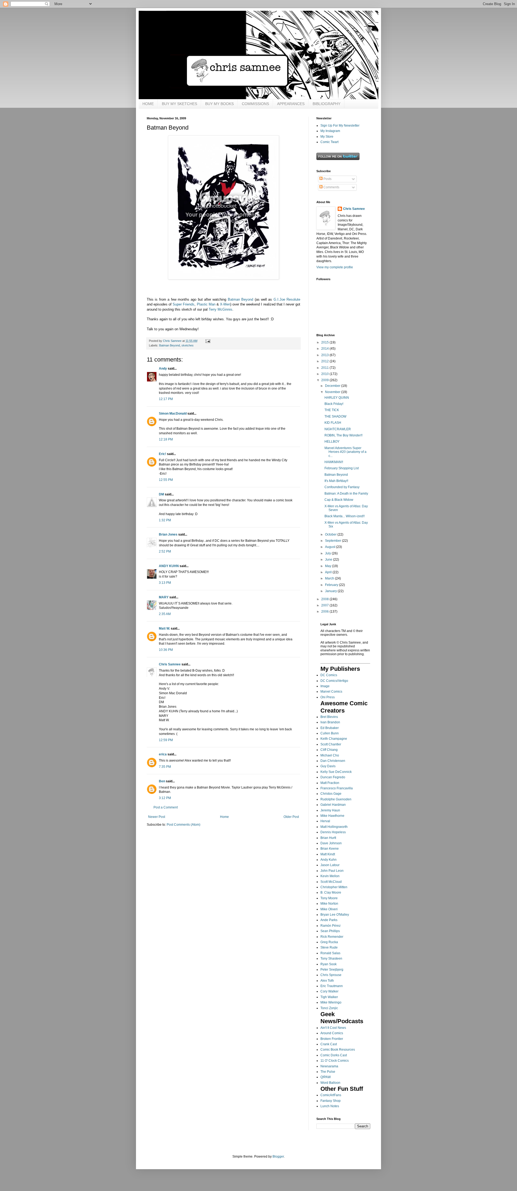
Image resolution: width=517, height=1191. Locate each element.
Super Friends (183, 304)
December (333, 386)
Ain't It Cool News (333, 1028)
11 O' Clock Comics (334, 1060)
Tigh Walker (329, 997)
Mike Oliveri (329, 909)
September (333, 541)
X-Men (225, 304)
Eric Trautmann (331, 986)
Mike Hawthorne (332, 816)
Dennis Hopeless (333, 832)
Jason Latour (330, 865)
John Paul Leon (332, 871)
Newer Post (156, 817)
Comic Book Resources (337, 1049)
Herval (325, 821)
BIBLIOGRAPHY (326, 104)
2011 (325, 368)
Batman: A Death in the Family (346, 493)
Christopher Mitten (333, 887)
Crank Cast (328, 1044)
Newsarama (329, 1066)
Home (224, 817)
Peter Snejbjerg (331, 969)
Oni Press (327, 697)
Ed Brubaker (329, 728)
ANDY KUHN (169, 566)
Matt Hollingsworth (334, 827)
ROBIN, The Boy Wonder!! (343, 435)
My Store (326, 136)
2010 (325, 374)
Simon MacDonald (173, 413)
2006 (325, 611)
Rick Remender (331, 937)
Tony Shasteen (331, 958)
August (330, 547)
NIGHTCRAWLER (337, 429)
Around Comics (331, 1033)
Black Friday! (333, 404)
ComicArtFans (330, 1095)
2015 (325, 342)
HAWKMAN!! (333, 462)
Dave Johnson (331, 843)
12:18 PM (166, 439)
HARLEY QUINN (336, 398)
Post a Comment (165, 807)
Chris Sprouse (330, 975)
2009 (325, 380)
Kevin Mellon (330, 876)
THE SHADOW (335, 416)
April (329, 572)
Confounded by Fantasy (341, 487)
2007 (325, 605)
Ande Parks (328, 920)
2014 (325, 348)
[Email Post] (207, 340)
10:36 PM (166, 650)
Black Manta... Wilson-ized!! (344, 516)
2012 (325, 361)
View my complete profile (334, 267)
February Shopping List (341, 468)
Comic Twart (329, 142)
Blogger (278, 1156)
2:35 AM (165, 614)
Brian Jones (168, 534)
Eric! (162, 454)
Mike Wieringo (330, 1002)
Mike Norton (329, 903)
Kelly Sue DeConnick (336, 772)
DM (161, 494)
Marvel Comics (331, 691)
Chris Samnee (170, 664)
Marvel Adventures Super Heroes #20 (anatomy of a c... (345, 452)
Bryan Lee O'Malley (334, 914)
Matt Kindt (327, 854)
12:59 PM (166, 740)
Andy (163, 368)
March (330, 578)
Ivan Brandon (330, 722)
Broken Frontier (331, 1039)
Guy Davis (328, 766)
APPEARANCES (291, 104)
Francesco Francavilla (336, 788)
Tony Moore (329, 898)
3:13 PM (165, 583)
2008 (325, 599)
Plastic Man (206, 304)
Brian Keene (329, 848)
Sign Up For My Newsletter (339, 125)
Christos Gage (330, 794)
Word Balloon (330, 1083)
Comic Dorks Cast (333, 1055)
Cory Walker (329, 991)
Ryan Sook (328, 964)
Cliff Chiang (329, 750)
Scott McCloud (331, 882)
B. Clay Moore (330, 892)
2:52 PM (165, 551)
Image (325, 686)
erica (163, 754)
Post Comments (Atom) (183, 825)
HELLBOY (332, 441)
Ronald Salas (330, 953)
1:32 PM (165, 520)
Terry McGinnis (220, 309)
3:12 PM (165, 798)
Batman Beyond (240, 299)
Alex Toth (327, 980)
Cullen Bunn (329, 733)
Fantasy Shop (330, 1101)
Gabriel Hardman (333, 805)
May (328, 566)
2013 (325, 355)
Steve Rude (329, 947)
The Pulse (327, 1072)
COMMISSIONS (255, 104)
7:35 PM (165, 767)
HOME (148, 104)
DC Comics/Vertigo (334, 681)
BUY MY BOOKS (219, 104)
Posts (327, 179)
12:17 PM (166, 399)
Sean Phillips (330, 931)
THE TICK (331, 410)
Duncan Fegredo (332, 777)
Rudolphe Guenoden (335, 799)
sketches (187, 345)
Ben (162, 781)
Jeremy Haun (330, 810)
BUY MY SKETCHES (179, 104)
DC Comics (328, 675)
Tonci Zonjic (329, 1008)
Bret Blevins (329, 717)
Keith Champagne (333, 739)
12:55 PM (166, 480)
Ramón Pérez (330, 926)
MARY (164, 597)
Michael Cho (329, 755)
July (328, 553)
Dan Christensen (332, 761)
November (333, 392)
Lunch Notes (329, 1106)
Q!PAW (325, 1077)
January (331, 591)
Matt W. (164, 628)
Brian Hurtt (328, 838)
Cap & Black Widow (338, 500)
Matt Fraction (329, 783)
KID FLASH (332, 423)
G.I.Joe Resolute (287, 299)
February (332, 585)
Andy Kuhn (328, 860)
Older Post (291, 817)
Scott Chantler (330, 744)
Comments (331, 187)
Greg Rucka (329, 942)
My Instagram (330, 131)
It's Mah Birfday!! (336, 481)
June (329, 559)
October (331, 534)
